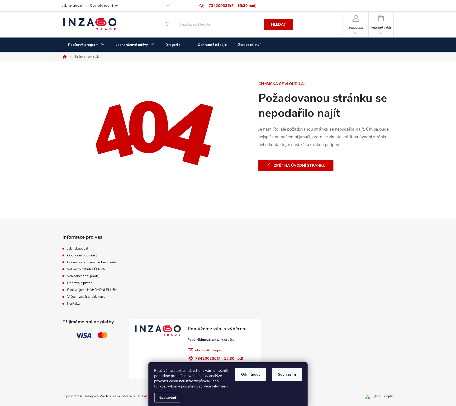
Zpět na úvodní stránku (300, 165)
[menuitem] (86, 45)
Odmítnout (250, 374)
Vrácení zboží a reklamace (86, 296)
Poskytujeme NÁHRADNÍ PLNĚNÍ (92, 290)
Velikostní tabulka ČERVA (86, 269)
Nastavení (167, 397)
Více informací (216, 386)
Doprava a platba (79, 283)
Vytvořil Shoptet (382, 396)
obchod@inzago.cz (209, 350)
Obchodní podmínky (104, 6)
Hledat (278, 24)
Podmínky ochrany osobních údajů (92, 262)
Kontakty (74, 303)
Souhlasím (287, 374)
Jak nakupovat (72, 6)
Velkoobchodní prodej (83, 276)
